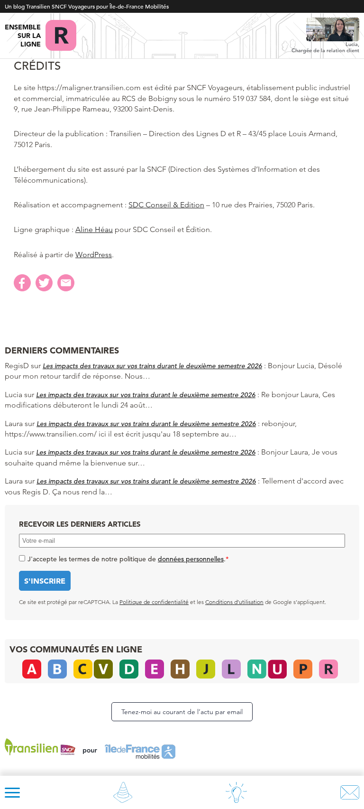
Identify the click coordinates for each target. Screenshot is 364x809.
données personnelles (191, 559)
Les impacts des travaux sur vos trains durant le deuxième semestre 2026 (152, 366)
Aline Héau (94, 229)
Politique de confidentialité (154, 601)
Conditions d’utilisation (234, 601)
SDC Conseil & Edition (166, 204)
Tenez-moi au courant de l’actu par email (182, 711)
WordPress (93, 254)
